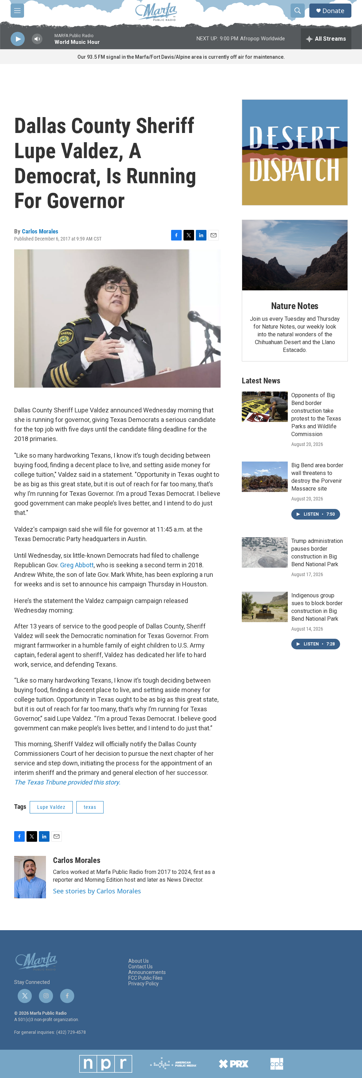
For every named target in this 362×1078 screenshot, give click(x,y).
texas (90, 807)
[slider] (48, 42)
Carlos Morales (40, 231)
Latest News (261, 380)
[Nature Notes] (295, 255)
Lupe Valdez (51, 807)
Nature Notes (295, 306)
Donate (333, 11)
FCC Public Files (145, 978)
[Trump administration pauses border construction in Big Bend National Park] (265, 552)
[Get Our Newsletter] (295, 152)
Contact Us (140, 966)
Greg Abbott (77, 565)
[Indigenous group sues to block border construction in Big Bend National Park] (265, 607)
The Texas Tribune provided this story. (67, 782)
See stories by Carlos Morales (97, 891)
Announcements (147, 972)
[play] (17, 39)
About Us (138, 961)
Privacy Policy (143, 983)
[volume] (37, 39)
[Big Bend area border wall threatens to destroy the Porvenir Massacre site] (265, 477)
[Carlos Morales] (30, 877)
